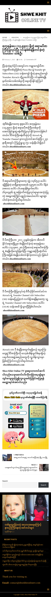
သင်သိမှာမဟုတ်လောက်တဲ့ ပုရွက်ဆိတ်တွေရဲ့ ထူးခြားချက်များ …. (24, 551)
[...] (13, 531)
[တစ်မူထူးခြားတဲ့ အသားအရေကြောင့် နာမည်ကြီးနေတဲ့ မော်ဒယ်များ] (25, 508)
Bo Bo (20, 59)
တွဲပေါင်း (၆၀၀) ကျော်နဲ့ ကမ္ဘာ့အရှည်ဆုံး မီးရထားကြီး (19, 564)
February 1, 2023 (9, 59)
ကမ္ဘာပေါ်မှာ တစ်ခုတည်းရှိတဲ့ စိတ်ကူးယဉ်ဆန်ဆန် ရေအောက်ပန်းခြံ (24, 561)
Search (5, 481)
